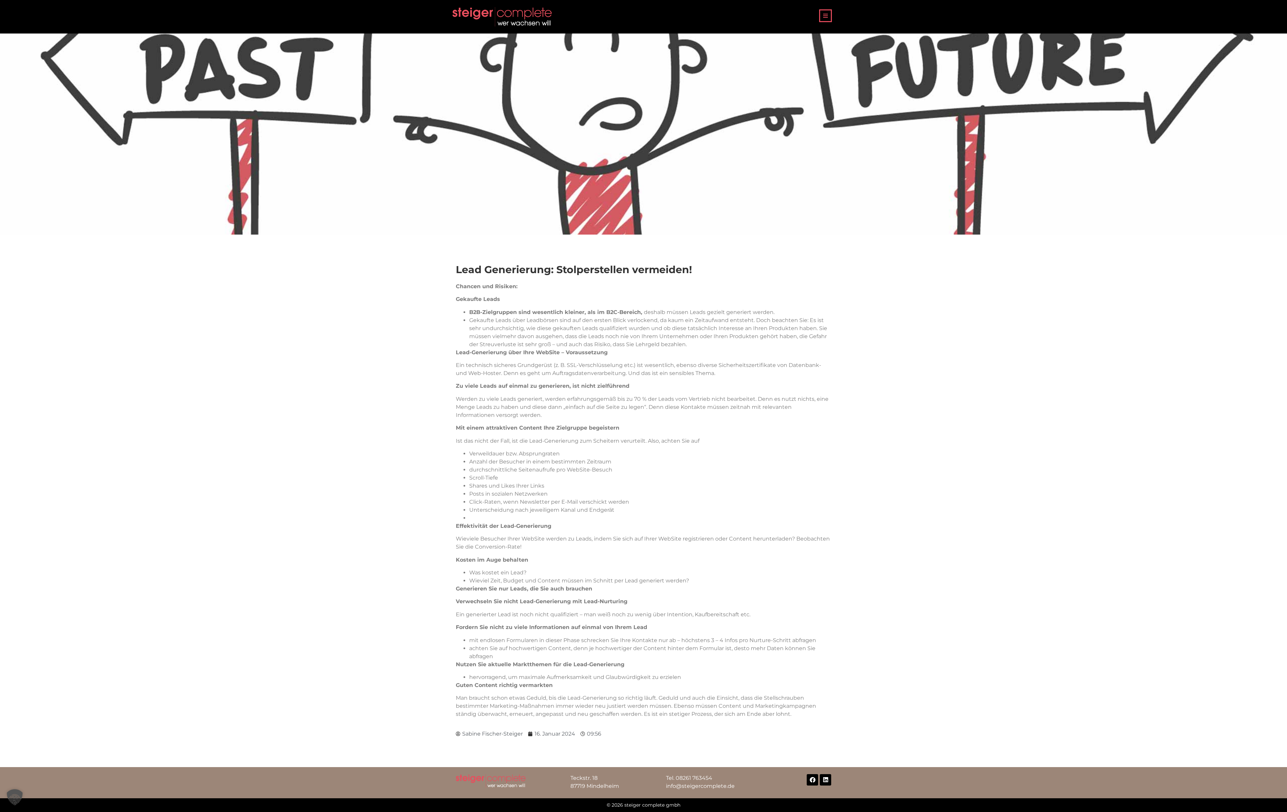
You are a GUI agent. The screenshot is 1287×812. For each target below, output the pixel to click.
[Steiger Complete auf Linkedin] (825, 780)
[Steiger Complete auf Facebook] (812, 780)
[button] (14, 797)
